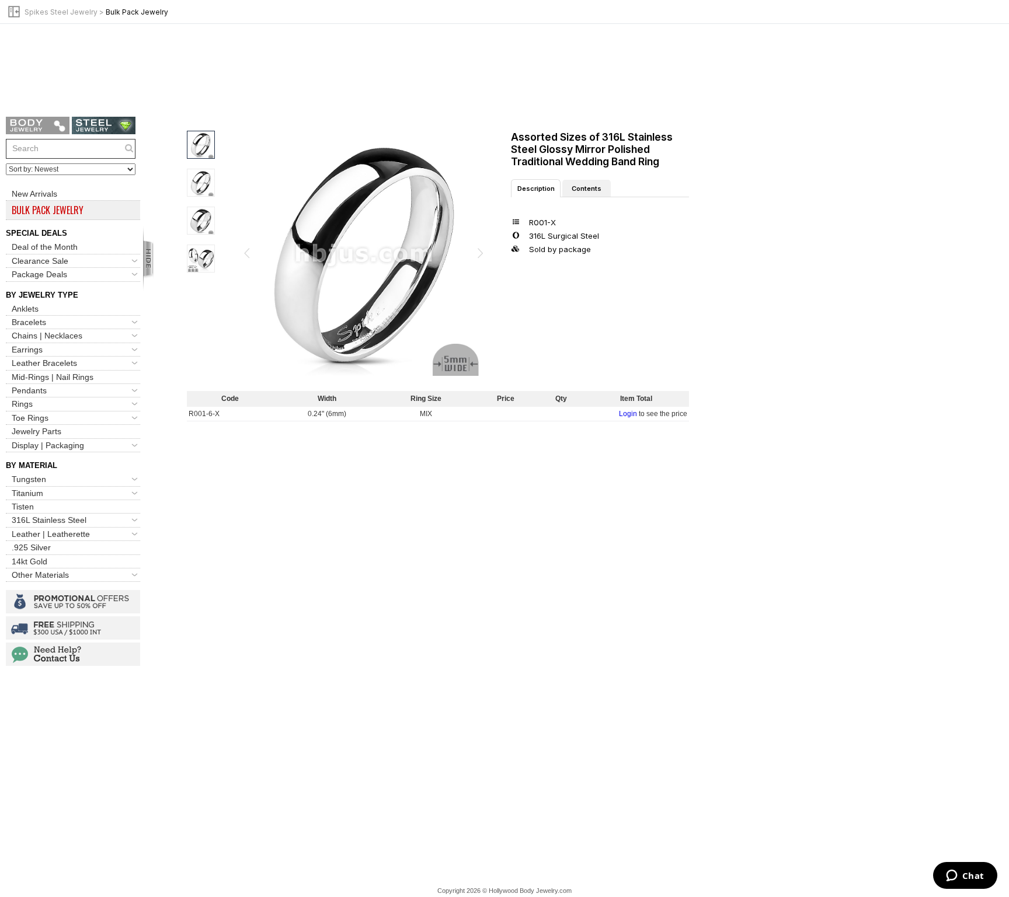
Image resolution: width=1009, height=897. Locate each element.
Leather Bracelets (44, 363)
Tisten (23, 506)
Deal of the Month (45, 247)
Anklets (25, 308)
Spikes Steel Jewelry (61, 12)
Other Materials (40, 575)
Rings (22, 404)
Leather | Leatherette (51, 534)
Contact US (73, 654)
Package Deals (39, 274)
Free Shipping (73, 628)
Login (628, 414)
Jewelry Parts (36, 431)
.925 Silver (31, 547)
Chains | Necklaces (47, 335)
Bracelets (29, 322)
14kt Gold (29, 561)
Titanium (27, 493)
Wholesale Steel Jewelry (103, 125)
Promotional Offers (73, 601)
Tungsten (29, 479)
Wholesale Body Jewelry (37, 125)
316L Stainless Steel (49, 520)
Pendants (29, 390)
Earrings (27, 349)
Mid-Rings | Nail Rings (52, 377)
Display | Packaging (48, 445)
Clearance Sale (40, 261)
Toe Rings (30, 418)
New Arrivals (34, 193)
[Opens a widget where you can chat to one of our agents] (965, 876)
